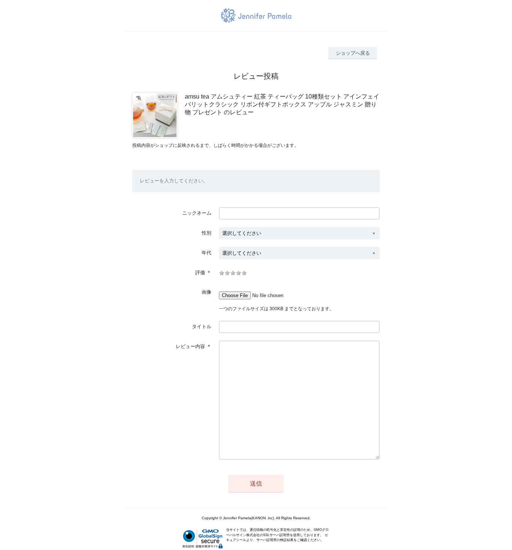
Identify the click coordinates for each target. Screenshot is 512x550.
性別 (206, 233)
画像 (206, 292)
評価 (200, 272)
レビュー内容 (190, 346)
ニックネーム (196, 213)
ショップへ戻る (353, 53)
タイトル (201, 326)
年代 (206, 253)
